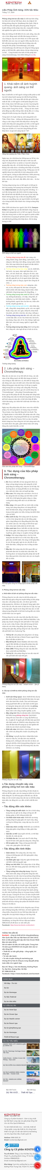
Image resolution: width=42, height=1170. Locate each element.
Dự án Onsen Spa (11, 1014)
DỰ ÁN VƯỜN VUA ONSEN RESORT (14, 1065)
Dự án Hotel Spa (10, 1010)
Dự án (6, 988)
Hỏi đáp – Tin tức (10, 983)
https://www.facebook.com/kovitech (22, 925)
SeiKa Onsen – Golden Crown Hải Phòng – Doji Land (14, 1059)
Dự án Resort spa (10, 1023)
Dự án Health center (12, 1019)
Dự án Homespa (10, 992)
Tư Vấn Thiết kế (10, 997)
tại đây (33, 55)
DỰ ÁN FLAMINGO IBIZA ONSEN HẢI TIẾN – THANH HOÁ (14, 1073)
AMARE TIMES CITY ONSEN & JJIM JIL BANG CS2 (14, 1045)
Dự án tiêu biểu (10, 1001)
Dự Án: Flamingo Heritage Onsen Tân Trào (14, 1052)
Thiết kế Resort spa (11, 1037)
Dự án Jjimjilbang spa (12, 1028)
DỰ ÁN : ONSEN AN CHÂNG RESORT (12, 1080)
